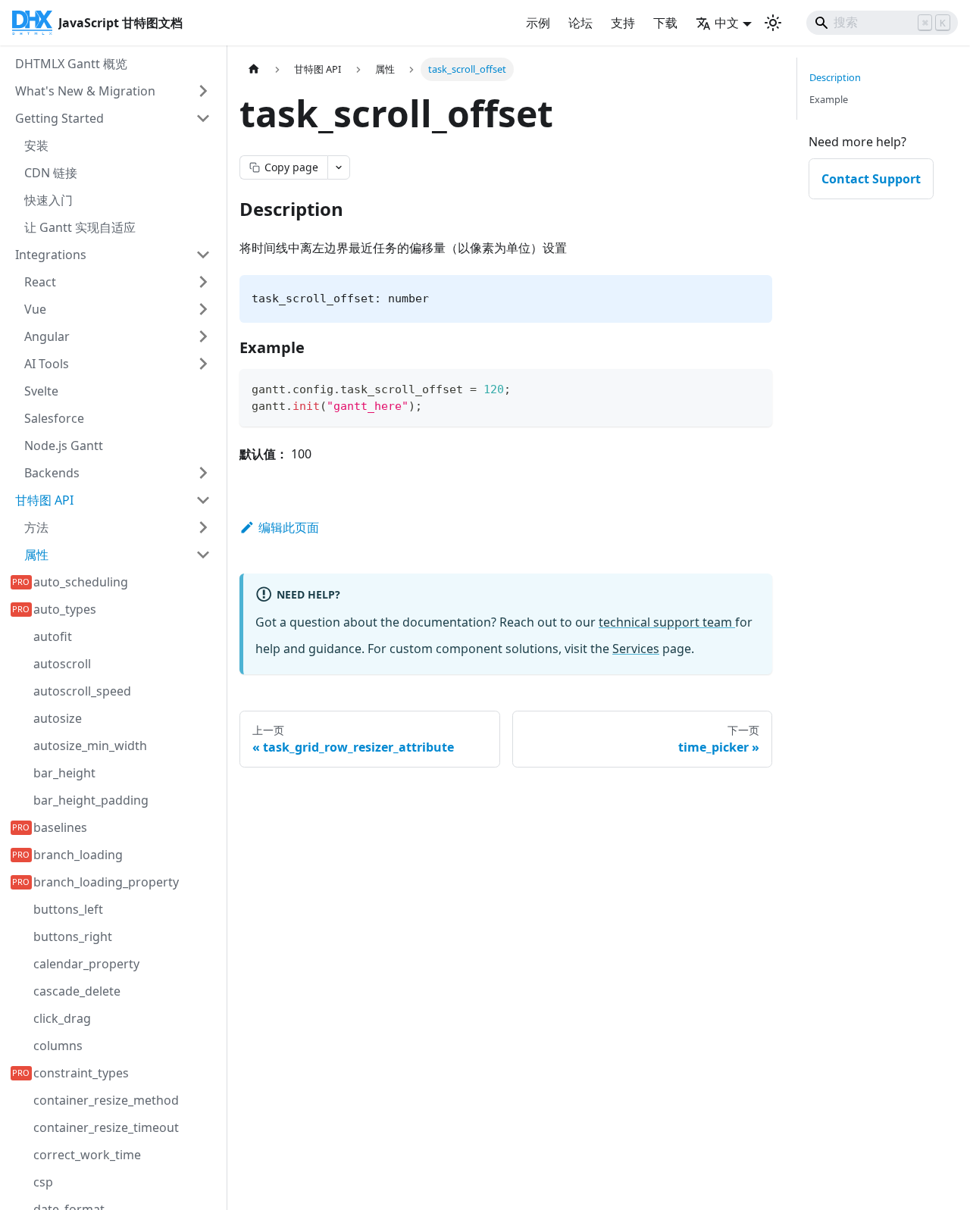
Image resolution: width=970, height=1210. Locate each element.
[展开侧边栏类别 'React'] (203, 282)
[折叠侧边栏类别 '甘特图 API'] (203, 500)
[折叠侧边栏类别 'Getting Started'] (203, 118)
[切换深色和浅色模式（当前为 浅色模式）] (773, 23)
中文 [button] (727, 22)
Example (828, 99)
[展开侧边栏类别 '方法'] (203, 527)
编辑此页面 (288, 527)
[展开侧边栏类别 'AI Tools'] (203, 364)
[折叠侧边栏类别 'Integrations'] (203, 254)
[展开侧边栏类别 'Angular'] (203, 336)
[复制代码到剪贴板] (753, 387)
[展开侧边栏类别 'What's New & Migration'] (203, 91)
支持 (623, 22)
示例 (538, 22)
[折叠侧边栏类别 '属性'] (203, 554)
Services (635, 648)
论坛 (580, 22)
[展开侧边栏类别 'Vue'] (203, 309)
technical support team (667, 622)
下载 (665, 22)
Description (835, 77)
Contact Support (871, 178)
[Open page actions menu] (338, 167)
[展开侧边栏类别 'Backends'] (203, 473)
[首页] (253, 69)
